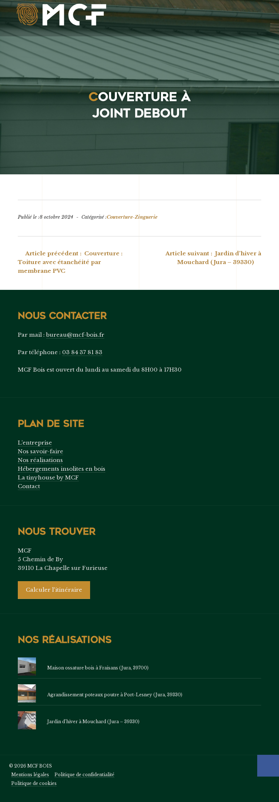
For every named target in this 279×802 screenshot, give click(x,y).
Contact (29, 486)
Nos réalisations (40, 460)
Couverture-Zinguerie (132, 217)
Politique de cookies (34, 783)
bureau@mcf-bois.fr (75, 334)
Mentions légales (30, 774)
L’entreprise (35, 442)
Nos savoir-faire (40, 451)
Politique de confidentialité (84, 774)
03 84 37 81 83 (82, 352)
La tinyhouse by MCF (48, 477)
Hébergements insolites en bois (61, 468)
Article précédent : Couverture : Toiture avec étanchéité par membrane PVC (70, 262)
